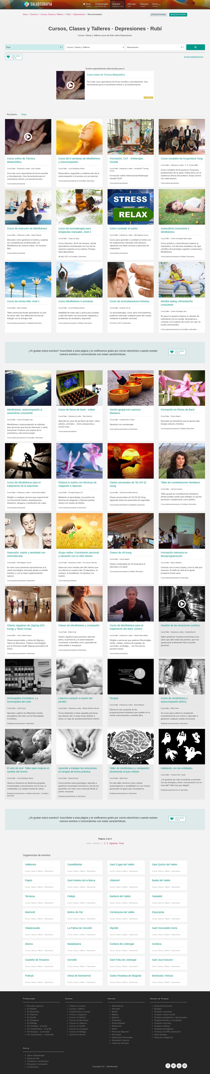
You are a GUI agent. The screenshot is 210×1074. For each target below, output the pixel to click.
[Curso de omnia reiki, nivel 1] (28, 279)
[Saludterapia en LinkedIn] (179, 1065)
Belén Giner (72, 632)
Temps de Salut (73, 238)
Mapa (24, 114)
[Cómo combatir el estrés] (131, 206)
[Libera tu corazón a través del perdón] (79, 676)
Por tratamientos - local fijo (39, 1029)
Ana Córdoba (35, 168)
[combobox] (34, 47)
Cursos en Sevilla (77, 1026)
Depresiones (79, 14)
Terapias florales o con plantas (168, 1020)
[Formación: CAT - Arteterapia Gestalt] (131, 137)
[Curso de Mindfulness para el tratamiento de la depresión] (28, 461)
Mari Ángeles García (141, 235)
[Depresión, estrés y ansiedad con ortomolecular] (28, 531)
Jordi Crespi (21, 708)
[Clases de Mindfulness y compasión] (79, 603)
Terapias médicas (162, 1026)
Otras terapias (160, 1034)
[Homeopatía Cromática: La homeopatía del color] (28, 676)
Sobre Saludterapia (36, 1055)
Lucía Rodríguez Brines (76, 168)
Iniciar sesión (179, 15)
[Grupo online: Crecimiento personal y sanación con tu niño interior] (79, 531)
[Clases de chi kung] (131, 531)
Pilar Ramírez (87, 416)
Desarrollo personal (163, 1006)
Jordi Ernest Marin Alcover (129, 492)
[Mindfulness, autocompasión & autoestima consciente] (28, 388)
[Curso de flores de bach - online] (79, 388)
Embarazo (116, 1020)
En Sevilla (31, 1017)
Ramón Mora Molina (38, 492)
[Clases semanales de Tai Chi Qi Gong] (131, 461)
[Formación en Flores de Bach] (182, 388)
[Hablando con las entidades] (182, 746)
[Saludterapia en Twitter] (173, 1065)
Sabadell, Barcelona (34, 323)
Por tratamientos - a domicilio (40, 1034)
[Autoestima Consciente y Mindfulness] (182, 206)
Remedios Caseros (120, 1040)
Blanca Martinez (176, 562)
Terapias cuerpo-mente (164, 1014)
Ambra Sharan (36, 235)
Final (121, 843)
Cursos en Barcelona (78, 1020)
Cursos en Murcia (77, 1034)
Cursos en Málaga (77, 1032)
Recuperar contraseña (37, 1064)
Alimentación (117, 1006)
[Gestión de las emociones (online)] (182, 603)
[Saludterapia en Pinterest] (184, 1065)
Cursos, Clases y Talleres (52, 14)
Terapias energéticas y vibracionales (170, 1017)
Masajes (158, 1009)
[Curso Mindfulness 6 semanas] (79, 279)
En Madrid (31, 1009)
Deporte (115, 1017)
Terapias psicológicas (163, 1029)
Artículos (131, 5)
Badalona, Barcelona (137, 505)
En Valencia (32, 1014)
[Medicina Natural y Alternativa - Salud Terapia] (38, 4)
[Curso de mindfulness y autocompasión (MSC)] (182, 676)
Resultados (12, 114)
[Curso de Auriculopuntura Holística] (131, 279)
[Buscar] (195, 47)
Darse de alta (33, 1058)
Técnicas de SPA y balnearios (167, 1032)
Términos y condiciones (38, 1061)
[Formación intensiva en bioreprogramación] (182, 531)
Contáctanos (33, 1067)
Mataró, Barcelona (187, 256)
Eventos (118, 5)
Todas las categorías (163, 1037)
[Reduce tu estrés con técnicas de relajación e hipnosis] (79, 461)
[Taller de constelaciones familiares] (182, 461)
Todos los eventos (77, 1006)
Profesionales (101, 5)
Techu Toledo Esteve (24, 635)
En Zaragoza (33, 1020)
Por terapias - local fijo (37, 1026)
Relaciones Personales (122, 1037)
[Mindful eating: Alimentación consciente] (182, 279)
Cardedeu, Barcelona (188, 504)
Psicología (116, 1034)
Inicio (25, 14)
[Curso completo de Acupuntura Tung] (182, 137)
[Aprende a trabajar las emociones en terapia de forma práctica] (79, 746)
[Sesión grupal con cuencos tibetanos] (131, 388)
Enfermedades (118, 1023)
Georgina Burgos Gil (75, 492)
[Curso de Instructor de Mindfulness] (28, 206)
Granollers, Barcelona (86, 181)
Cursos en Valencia (78, 1023)
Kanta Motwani (139, 705)
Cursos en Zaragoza (78, 1029)
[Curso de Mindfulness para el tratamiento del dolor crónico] (131, 603)
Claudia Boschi (190, 632)
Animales (116, 1009)
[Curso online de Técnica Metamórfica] (28, 137)
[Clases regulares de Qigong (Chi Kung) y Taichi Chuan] (28, 603)
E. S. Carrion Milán (191, 165)
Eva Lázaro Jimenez (90, 562)
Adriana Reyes (73, 778)
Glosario (144, 5)
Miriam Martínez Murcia (91, 708)
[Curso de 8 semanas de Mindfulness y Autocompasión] (79, 137)
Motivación (117, 1026)
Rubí (68, 14)
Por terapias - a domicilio (38, 1032)
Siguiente (113, 843)
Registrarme (159, 15)
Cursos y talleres (77, 1009)
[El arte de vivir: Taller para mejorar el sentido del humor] (28, 746)
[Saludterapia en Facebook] (167, 1065)
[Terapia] (131, 676)
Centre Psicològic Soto (178, 311)
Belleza (115, 1014)
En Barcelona (33, 1011)
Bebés (115, 1011)
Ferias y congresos (78, 1014)
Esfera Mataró (176, 416)
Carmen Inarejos (176, 489)
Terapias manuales (162, 1023)
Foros (155, 5)
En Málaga (32, 1023)
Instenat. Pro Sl (125, 308)
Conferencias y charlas (79, 1011)
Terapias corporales (163, 1011)
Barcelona (127, 323)
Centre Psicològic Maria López (181, 238)
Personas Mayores (120, 1032)
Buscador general (35, 1006)
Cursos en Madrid (77, 1017)
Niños (114, 1029)
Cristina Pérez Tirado (127, 420)
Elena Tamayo (22, 308)
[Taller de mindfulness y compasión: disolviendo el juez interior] (131, 746)
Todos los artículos (120, 1043)
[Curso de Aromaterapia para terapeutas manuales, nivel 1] (79, 206)
